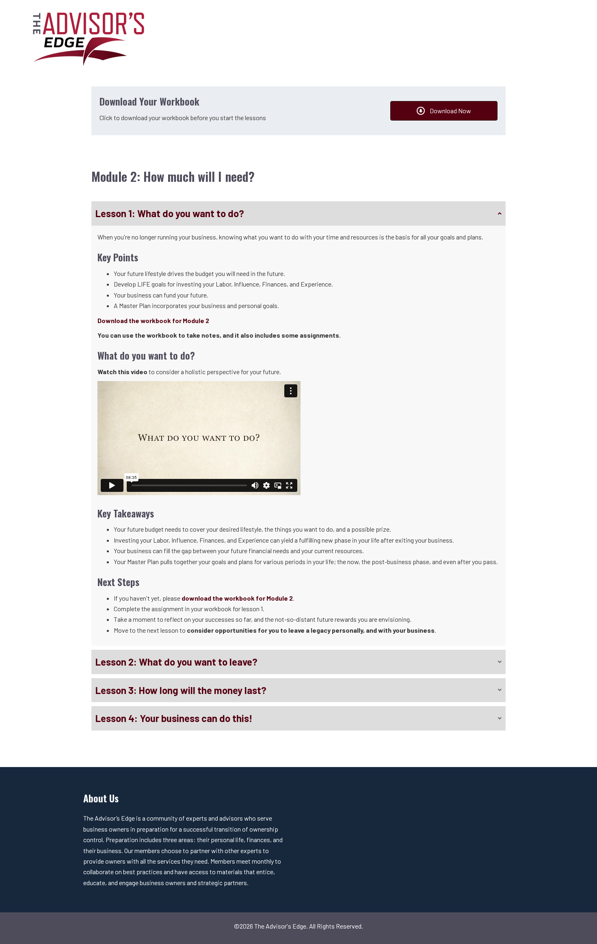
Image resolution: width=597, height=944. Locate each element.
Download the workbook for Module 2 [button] (153, 320)
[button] (298, 213)
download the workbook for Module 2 (237, 598)
